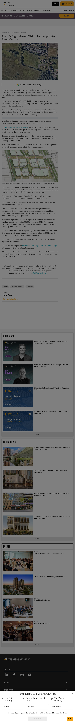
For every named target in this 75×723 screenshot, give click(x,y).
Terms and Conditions (60, 713)
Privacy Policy (45, 713)
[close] (72, 693)
